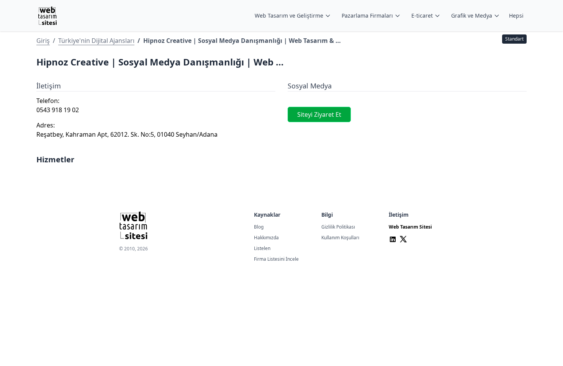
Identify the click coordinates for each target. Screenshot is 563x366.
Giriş (43, 40)
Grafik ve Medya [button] (471, 15)
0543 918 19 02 (57, 110)
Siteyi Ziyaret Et (319, 114)
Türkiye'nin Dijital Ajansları (96, 40)
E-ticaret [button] (422, 15)
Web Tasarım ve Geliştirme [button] (289, 15)
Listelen (262, 248)
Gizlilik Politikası (338, 227)
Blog (258, 227)
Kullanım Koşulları (340, 237)
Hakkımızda (266, 237)
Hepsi (516, 15)
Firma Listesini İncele (276, 259)
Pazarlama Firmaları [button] (367, 15)
